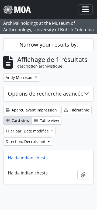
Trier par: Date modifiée (28, 131)
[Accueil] (19, 9)
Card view (20, 120)
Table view (49, 120)
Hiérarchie (79, 110)
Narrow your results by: (48, 44)
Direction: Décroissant (26, 141)
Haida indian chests (28, 158)
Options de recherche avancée (46, 93)
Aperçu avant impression (34, 110)
